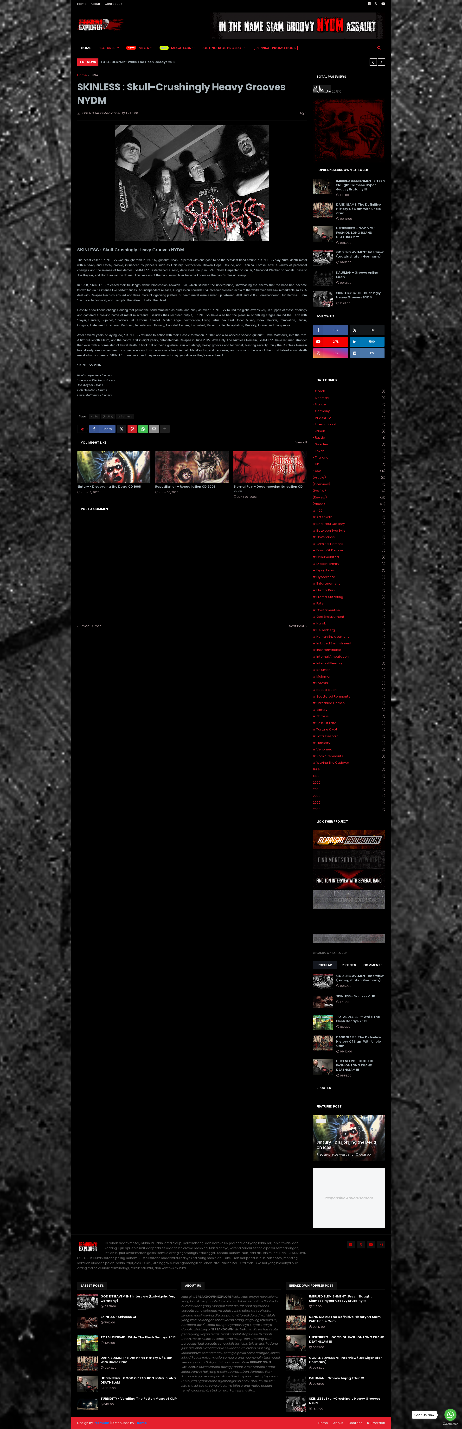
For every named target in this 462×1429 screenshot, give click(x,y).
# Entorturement (349, 583)
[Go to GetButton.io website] (450, 1424)
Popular (325, 965)
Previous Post (90, 626)
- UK (349, 464)
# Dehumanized (349, 557)
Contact (355, 1423)
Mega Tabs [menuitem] (181, 47)
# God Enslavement (349, 616)
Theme (141, 1423)
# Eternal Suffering (349, 597)
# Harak (349, 623)
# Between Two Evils (349, 530)
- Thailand (349, 457)
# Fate (349, 603)
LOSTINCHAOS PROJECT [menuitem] (222, 47)
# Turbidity (349, 743)
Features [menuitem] (107, 47)
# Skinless (125, 416)
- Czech (349, 391)
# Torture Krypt (349, 729)
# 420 (349, 510)
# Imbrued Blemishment (349, 643)
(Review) (349, 497)
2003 (349, 795)
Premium (101, 1423)
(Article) (349, 477)
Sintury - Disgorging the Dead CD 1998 (109, 487)
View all (301, 442)
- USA (94, 75)
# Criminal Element (349, 543)
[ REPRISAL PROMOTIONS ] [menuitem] (276, 47)
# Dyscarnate (349, 577)
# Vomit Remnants (349, 756)
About (95, 4)
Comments (372, 965)
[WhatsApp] (143, 429)
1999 (349, 776)
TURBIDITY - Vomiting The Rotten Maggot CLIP (139, 1399)
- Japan (349, 431)
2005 (349, 802)
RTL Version (376, 1423)
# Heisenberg (349, 630)
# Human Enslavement (349, 636)
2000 (349, 782)
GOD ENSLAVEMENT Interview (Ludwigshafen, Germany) (360, 254)
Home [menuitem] (86, 47)
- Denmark (349, 398)
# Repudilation (349, 689)
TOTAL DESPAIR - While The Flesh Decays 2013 (137, 62)
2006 (349, 809)
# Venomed (349, 749)
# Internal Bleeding (349, 663)
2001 (349, 789)
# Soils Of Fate (349, 723)
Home (81, 4)
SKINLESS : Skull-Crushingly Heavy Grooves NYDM (358, 295)
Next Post (296, 626)
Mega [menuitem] (144, 47)
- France (349, 404)
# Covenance (349, 537)
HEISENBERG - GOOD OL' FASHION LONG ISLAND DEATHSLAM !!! (355, 232)
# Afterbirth (349, 517)
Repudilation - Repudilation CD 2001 (185, 487)
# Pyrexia (349, 683)
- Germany (349, 411)
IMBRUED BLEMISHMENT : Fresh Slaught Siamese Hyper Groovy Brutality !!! (360, 185)
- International (349, 424)
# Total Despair (349, 736)
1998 (349, 769)
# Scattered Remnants (349, 696)
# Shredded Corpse (349, 703)
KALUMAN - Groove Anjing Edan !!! (357, 275)
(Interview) (349, 484)
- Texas (349, 451)
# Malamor (349, 676)
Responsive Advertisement (349, 1198)
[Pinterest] (132, 429)
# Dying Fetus (349, 570)
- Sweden (349, 444)
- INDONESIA (349, 417)
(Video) (349, 504)
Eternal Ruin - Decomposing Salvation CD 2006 (268, 489)
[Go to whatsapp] (450, 1415)
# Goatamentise (349, 610)
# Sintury (349, 709)
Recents (349, 965)
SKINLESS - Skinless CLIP (355, 996)
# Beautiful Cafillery (349, 524)
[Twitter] (121, 429)
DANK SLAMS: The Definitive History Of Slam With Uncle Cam (358, 208)
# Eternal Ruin (349, 590)
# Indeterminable (349, 650)
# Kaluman (349, 669)
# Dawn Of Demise (349, 550)
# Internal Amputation (349, 656)
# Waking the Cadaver (349, 762)
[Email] (154, 429)
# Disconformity (349, 563)
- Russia (349, 437)
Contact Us (113, 4)
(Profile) (108, 416)
